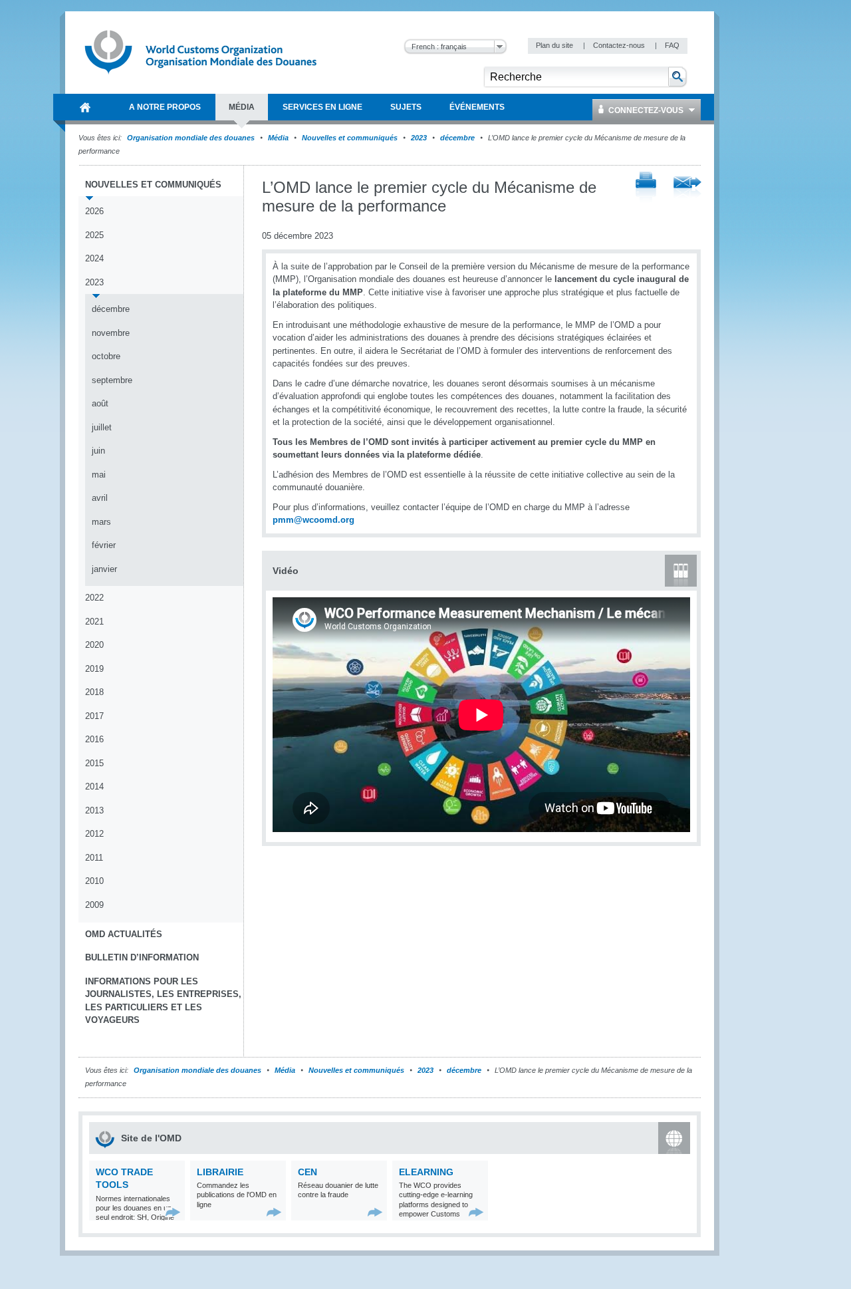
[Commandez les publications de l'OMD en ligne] (274, 1212)
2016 (94, 739)
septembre (112, 380)
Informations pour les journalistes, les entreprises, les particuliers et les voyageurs (163, 1001)
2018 (94, 692)
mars (101, 522)
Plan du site (555, 45)
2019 (94, 669)
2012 (94, 834)
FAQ (672, 45)
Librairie (220, 1172)
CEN (307, 1172)
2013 (94, 810)
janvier (104, 569)
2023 (419, 138)
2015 (94, 763)
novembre (111, 333)
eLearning (426, 1172)
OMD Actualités (123, 934)
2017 (94, 716)
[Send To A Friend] (687, 188)
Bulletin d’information (142, 957)
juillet (102, 427)
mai (99, 475)
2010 (94, 881)
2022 (94, 598)
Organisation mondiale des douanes (191, 138)
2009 (94, 905)
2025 (94, 235)
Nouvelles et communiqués (350, 138)
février (104, 545)
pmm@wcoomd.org (313, 520)
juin (98, 451)
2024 (94, 258)
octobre (106, 356)
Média (278, 138)
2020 (94, 645)
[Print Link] (646, 188)
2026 (94, 211)
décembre (457, 138)
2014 (94, 786)
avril (100, 498)
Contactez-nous (620, 45)
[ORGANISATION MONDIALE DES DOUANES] (85, 107)
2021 (94, 622)
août (100, 403)
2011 (94, 858)
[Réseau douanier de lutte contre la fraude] (375, 1212)
